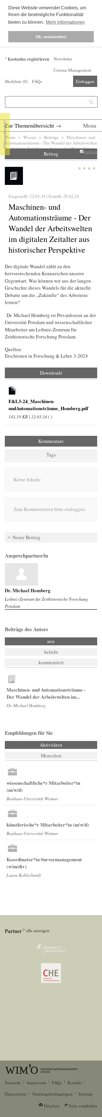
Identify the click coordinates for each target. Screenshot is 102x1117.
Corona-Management (72, 70)
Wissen (29, 137)
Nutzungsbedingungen (52, 1094)
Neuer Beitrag (26, 537)
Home (10, 137)
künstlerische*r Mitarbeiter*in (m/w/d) (48, 824)
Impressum (36, 1082)
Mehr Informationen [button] (65, 22)
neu (51, 641)
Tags (51, 454)
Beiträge (51, 137)
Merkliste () (16, 81)
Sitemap (85, 1094)
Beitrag (51, 153)
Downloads (51, 373)
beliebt (51, 652)
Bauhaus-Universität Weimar (32, 798)
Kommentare (51, 441)
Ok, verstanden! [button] (51, 36)
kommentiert (51, 662)
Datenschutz (16, 1094)
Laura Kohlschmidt (24, 875)
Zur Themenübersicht (29, 125)
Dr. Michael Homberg (27, 590)
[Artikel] (12, 391)
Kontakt (74, 1082)
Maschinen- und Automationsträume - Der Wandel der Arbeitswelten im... (46, 693)
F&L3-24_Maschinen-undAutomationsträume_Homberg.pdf (48, 405)
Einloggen (85, 81)
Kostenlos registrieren (28, 59)
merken (90, 151)
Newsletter (63, 59)
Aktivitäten (66, 745)
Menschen (51, 755)
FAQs (37, 81)
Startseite (13, 1082)
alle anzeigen (37, 930)
